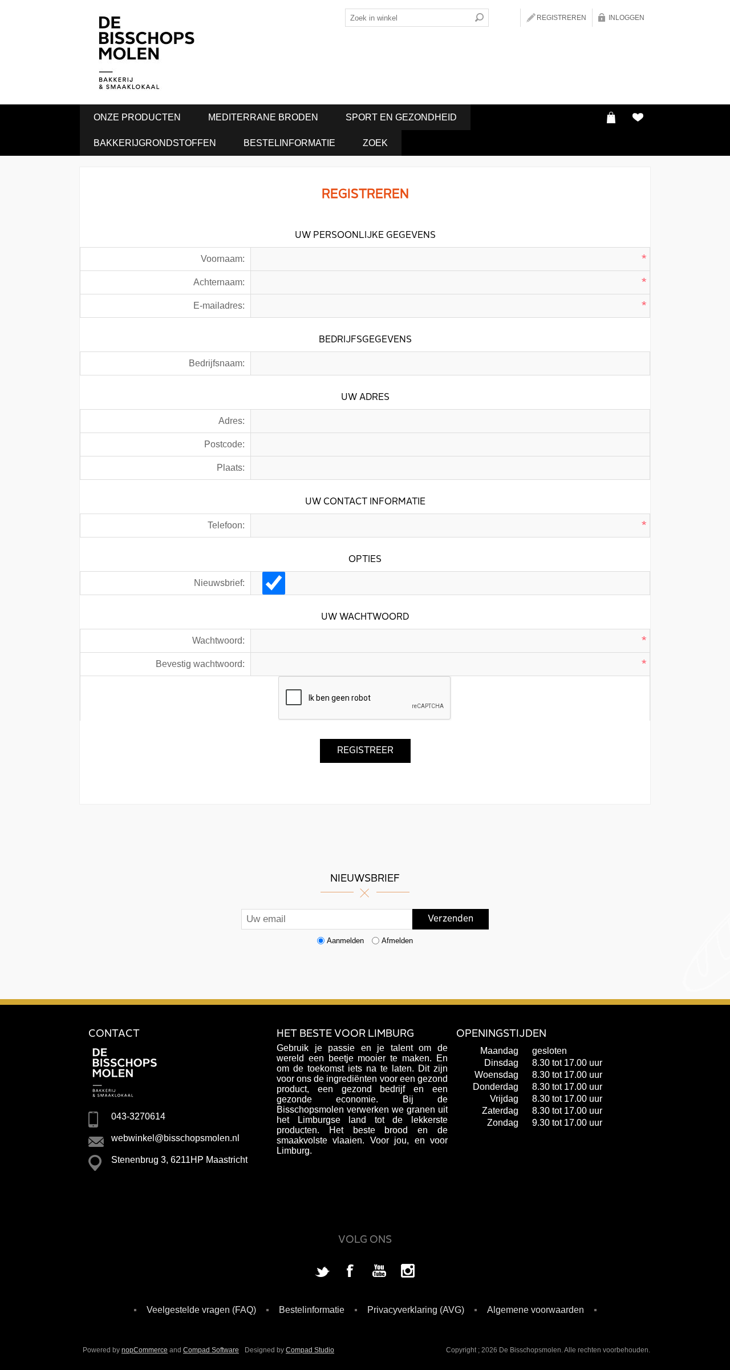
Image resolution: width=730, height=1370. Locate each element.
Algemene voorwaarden (535, 1310)
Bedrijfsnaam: (217, 363)
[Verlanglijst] (637, 117)
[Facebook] (350, 1271)
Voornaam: (223, 259)
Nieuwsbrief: (219, 583)
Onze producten (137, 117)
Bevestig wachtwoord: (200, 664)
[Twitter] (322, 1271)
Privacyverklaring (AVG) (415, 1310)
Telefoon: (226, 525)
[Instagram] (407, 1271)
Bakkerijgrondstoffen (155, 143)
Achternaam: (219, 282)
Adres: (231, 421)
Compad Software (211, 1350)
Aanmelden (345, 940)
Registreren (561, 18)
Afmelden (397, 940)
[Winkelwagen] (611, 117)
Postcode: (224, 444)
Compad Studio (310, 1350)
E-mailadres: (219, 305)
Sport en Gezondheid (401, 117)
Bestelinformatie (289, 143)
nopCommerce (144, 1350)
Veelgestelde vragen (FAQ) (201, 1310)
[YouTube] (379, 1271)
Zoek (375, 143)
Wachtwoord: (218, 640)
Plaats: (231, 467)
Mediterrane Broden (263, 117)
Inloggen (626, 18)
